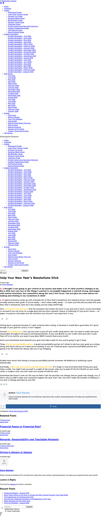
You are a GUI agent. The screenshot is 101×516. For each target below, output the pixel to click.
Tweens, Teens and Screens (18, 131)
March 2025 (12, 107)
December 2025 (14, 90)
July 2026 (11, 76)
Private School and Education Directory (23, 26)
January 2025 (13, 111)
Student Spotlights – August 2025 (20, 58)
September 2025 (14, 95)
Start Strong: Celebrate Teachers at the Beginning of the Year (27, 499)
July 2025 (11, 99)
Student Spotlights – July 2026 (19, 36)
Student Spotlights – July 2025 (19, 60)
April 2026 (11, 82)
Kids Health (12, 121)
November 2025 (14, 92)
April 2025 (11, 105)
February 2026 (13, 86)
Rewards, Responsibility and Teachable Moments (29, 439)
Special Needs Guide (16, 32)
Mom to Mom (13, 125)
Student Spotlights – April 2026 (19, 42)
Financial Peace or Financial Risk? (20, 426)
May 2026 (11, 80)
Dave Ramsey (7, 285)
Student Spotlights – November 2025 (22, 52)
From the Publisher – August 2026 (16, 503)
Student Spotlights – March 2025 (20, 68)
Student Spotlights (11, 34)
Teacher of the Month (16, 129)
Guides (6, 10)
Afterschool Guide (15, 12)
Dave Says (12, 115)
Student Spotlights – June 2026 (20, 38)
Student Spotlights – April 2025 (19, 66)
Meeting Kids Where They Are (19, 123)
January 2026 (13, 88)
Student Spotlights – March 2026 (20, 44)
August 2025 (12, 97)
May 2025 (11, 103)
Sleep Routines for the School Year (17, 501)
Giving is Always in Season (16, 452)
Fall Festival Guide (15, 30)
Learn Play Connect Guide (18, 14)
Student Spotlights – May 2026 (19, 40)
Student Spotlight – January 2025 (21, 72)
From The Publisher (15, 119)
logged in (13, 484)
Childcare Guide (14, 24)
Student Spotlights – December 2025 (22, 50)
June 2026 (12, 78)
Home (6, 7)
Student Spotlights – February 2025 (21, 70)
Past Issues (8, 74)
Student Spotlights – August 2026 (16, 493)
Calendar (7, 8)
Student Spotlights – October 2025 (21, 54)
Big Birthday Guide (15, 20)
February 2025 (13, 109)
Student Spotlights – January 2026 (21, 48)
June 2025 (12, 101)
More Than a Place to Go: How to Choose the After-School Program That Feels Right (36, 495)
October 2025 (13, 94)
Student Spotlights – (22, 56)
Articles (7, 113)
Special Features (14, 127)
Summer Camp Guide (16, 22)
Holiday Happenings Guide (18, 28)
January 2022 (22, 411)
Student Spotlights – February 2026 (21, 46)
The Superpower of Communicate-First (19, 497)
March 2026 (12, 84)
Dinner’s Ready (14, 117)
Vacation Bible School (16, 18)
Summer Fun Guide (15, 16)
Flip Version (8, 133)
